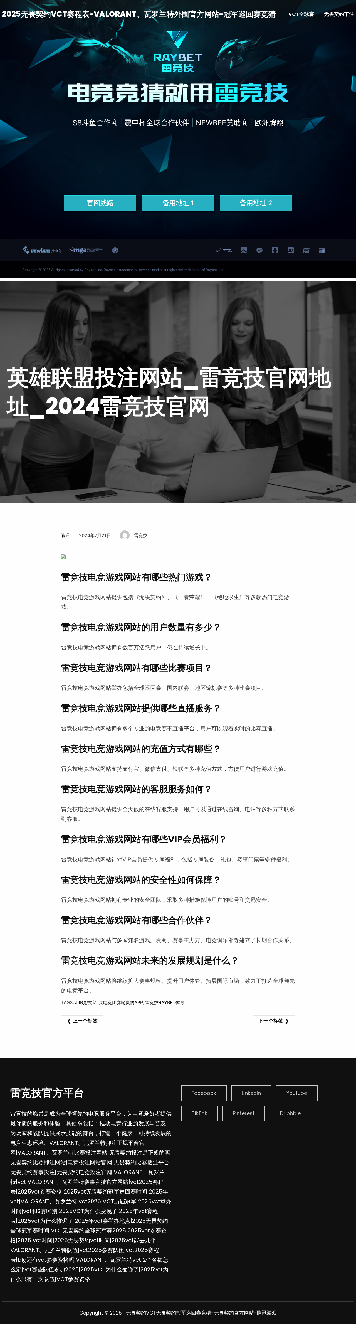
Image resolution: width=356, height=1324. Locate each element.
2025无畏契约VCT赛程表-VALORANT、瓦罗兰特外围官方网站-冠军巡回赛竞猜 (139, 14)
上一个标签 (85, 1020)
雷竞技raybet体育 (164, 1002)
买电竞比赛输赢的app (121, 1002)
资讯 (65, 535)
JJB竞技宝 (85, 1002)
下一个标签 (270, 1020)
